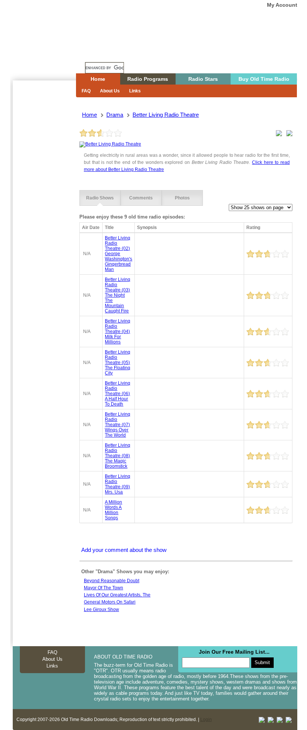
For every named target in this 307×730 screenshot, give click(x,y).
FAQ (86, 91)
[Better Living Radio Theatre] (110, 144)
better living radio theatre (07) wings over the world (117, 425)
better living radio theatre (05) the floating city (117, 362)
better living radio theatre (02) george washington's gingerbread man (118, 253)
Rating (253, 227)
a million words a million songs (113, 510)
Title (109, 227)
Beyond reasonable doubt (111, 580)
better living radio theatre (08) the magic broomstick (117, 456)
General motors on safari (110, 602)
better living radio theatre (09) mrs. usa (117, 484)
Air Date (91, 227)
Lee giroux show (101, 609)
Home (49, 53)
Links (135, 91)
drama (114, 115)
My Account (282, 5)
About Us (110, 91)
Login (206, 719)
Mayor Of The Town (103, 587)
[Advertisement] (44, 215)
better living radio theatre (166, 115)
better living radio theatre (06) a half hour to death (117, 394)
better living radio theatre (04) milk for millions (117, 331)
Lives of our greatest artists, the (117, 595)
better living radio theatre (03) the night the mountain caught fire (117, 295)
